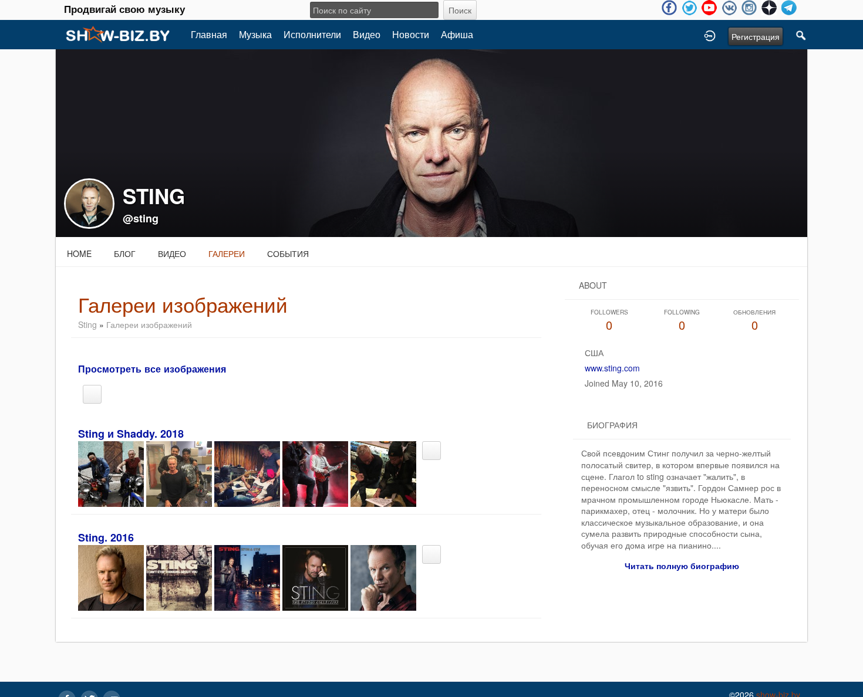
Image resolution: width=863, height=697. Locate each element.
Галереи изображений (149, 324)
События (288, 253)
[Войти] (710, 34)
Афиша (457, 34)
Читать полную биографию (682, 565)
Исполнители (312, 34)
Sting (87, 324)
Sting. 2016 (106, 537)
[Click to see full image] (431, 142)
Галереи (226, 253)
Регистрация (755, 36)
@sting (141, 218)
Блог (125, 253)
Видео (366, 34)
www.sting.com (612, 368)
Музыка (255, 34)
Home (79, 253)
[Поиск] (801, 34)
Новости (410, 34)
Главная (209, 34)
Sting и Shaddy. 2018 (131, 433)
